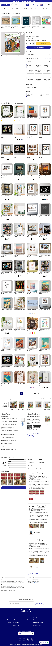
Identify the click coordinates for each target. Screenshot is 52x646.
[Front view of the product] (13, 43)
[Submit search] (27, 5)
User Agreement (33, 644)
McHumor (40, 38)
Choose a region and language (24, 631)
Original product (37, 498)
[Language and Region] (42, 4)
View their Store (36, 433)
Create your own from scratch (23, 424)
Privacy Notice (39, 644)
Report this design (47, 423)
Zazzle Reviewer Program (34, 479)
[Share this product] (18, 33)
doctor (13, 586)
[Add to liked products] (22, 33)
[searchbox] (20, 4)
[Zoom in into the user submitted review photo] (4, 476)
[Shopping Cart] (48, 4)
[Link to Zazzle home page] (6, 4)
